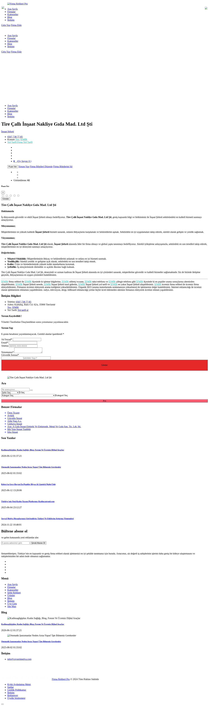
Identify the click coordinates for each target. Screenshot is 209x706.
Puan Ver (13, 167)
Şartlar (10, 687)
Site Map (11, 606)
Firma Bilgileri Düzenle (41, 166)
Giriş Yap (5, 25)
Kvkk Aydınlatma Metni (19, 684)
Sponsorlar (6, 672)
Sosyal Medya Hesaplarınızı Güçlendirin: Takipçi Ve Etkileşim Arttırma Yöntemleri (37, 518)
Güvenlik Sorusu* (10, 355)
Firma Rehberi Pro (61, 679)
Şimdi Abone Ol (38, 543)
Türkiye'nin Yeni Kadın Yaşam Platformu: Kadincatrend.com (27, 501)
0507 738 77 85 (15, 136)
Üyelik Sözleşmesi (16, 698)
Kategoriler (12, 14)
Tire (17, 139)
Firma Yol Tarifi (19, 142)
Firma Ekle (16, 25)
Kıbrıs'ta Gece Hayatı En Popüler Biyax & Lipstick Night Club (28, 484)
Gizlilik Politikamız (16, 690)
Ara (104, 401)
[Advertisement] (104, 76)
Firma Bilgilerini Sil (62, 166)
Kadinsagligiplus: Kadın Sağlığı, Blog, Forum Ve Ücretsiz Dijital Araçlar (32, 450)
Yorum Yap (23, 166)
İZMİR (23, 139)
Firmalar (11, 11)
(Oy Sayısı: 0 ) (22, 161)
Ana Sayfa (12, 9)
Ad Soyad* (6, 339)
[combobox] (22, 392)
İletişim (10, 20)
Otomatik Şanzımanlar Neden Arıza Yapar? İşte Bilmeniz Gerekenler (31, 467)
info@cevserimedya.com (19, 659)
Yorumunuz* (7, 352)
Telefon (5, 346)
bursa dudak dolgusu (10, 677)
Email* (4, 342)
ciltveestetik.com (42, 677)
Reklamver (12, 695)
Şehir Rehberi (14, 592)
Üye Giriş (12, 603)
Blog (9, 17)
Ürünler (11, 595)
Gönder (5, 199)
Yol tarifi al (23, 310)
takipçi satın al (27, 677)
